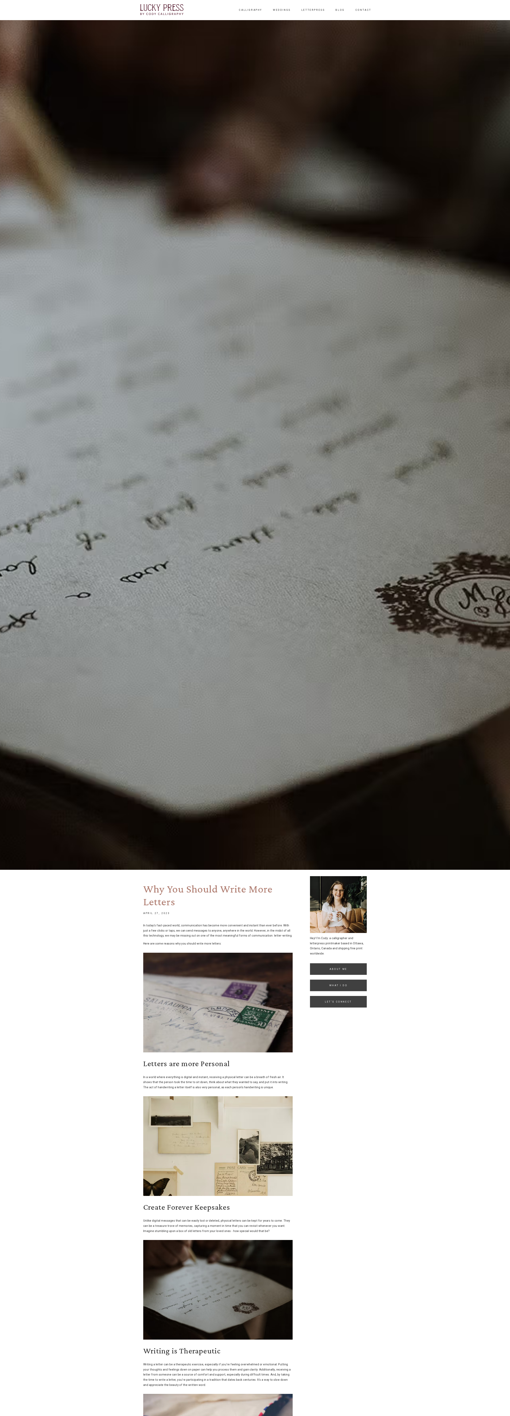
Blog (339, 10)
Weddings (282, 10)
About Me (338, 968)
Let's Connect (338, 1001)
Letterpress (313, 10)
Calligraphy (250, 10)
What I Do (338, 985)
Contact (363, 10)
